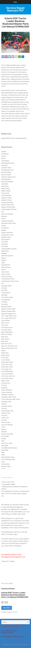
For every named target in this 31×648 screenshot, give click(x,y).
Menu (15, 2)
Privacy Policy (11, 625)
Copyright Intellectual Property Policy (11, 627)
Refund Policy (20, 625)
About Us (3, 625)
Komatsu (15, 612)
